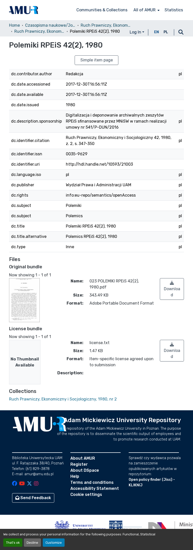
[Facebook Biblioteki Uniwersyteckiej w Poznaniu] (14, 484)
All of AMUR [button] (144, 10)
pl (166, 32)
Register (79, 464)
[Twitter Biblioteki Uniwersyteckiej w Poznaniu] (29, 484)
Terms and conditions (92, 482)
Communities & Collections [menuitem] (101, 10)
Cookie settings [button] (86, 494)
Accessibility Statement (94, 488)
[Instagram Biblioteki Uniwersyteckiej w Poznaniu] (36, 484)
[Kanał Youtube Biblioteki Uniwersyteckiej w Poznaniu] (22, 484)
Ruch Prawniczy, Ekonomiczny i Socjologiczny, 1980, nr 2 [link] (39, 31)
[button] (23, 10)
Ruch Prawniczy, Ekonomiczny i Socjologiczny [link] (106, 25)
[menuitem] (146, 10)
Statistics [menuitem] (174, 10)
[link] (172, 289)
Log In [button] (136, 32)
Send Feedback (35, 497)
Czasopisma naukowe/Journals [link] (50, 25)
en (156, 32)
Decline (32, 542)
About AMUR (82, 458)
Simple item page (96, 60)
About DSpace (84, 470)
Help (74, 476)
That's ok (13, 542)
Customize (53, 542)
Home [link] (14, 25)
